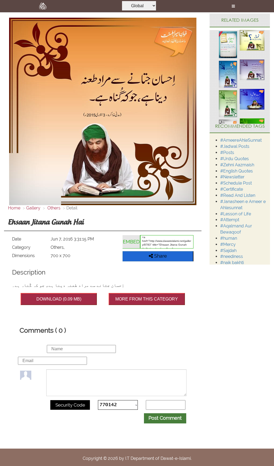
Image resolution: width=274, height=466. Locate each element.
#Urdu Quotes (234, 158)
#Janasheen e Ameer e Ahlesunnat (243, 204)
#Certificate (231, 189)
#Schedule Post (236, 183)
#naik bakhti (232, 262)
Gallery (33, 208)
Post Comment (165, 418)
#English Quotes (236, 171)
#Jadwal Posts (234, 146)
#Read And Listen (237, 195)
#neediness (231, 256)
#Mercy (228, 244)
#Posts (227, 152)
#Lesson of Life (235, 213)
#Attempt (229, 219)
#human (228, 238)
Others (53, 208)
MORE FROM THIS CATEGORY (146, 299)
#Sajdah (228, 250)
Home (14, 208)
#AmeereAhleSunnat (241, 140)
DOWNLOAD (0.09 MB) (58, 299)
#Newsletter (232, 176)
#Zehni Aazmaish (237, 164)
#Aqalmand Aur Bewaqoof (236, 229)
